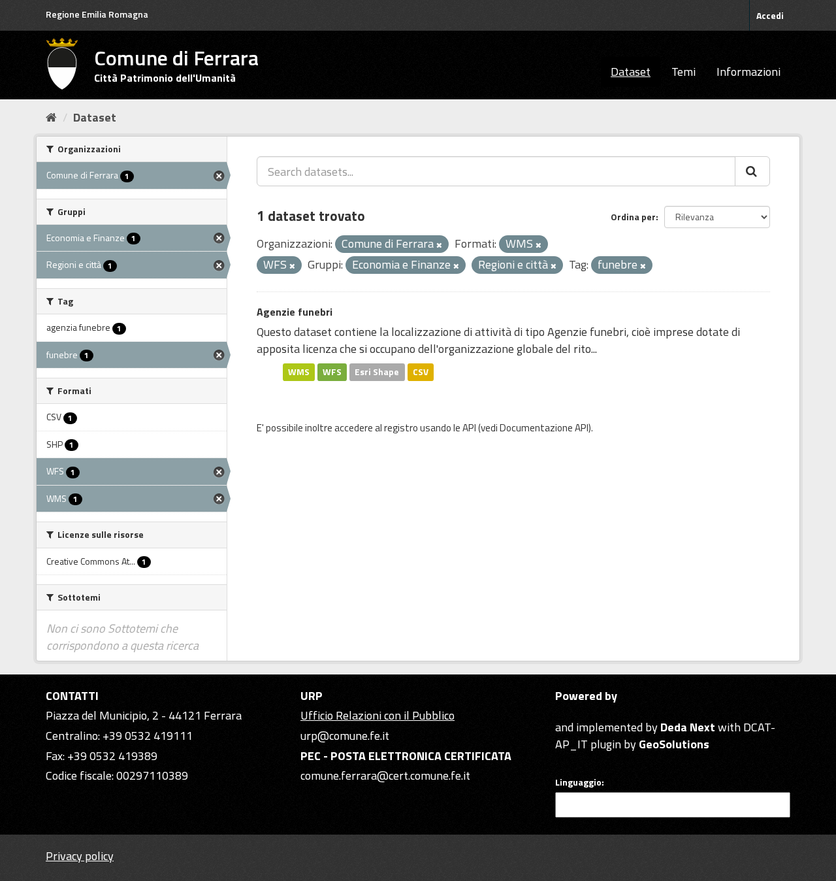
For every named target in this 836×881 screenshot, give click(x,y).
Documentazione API (544, 427)
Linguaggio (578, 782)
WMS (299, 371)
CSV (420, 371)
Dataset (631, 71)
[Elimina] (439, 245)
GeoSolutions (674, 744)
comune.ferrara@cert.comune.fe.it (385, 775)
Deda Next (687, 727)
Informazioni (748, 71)
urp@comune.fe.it (344, 735)
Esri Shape (377, 371)
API (469, 427)
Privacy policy (80, 856)
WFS (332, 371)
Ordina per (633, 217)
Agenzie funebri (294, 312)
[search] (752, 171)
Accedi (770, 15)
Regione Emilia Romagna (97, 14)
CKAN (577, 712)
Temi (683, 71)
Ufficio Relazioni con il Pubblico (377, 715)
